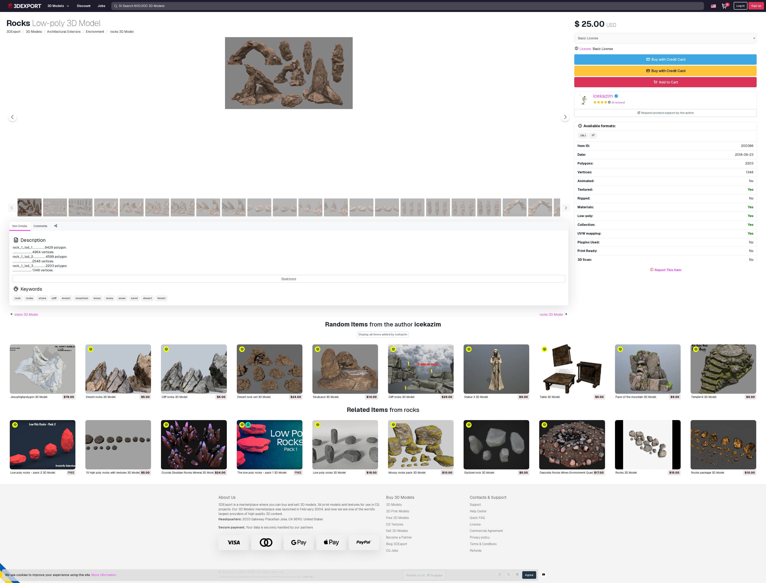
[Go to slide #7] (183, 207)
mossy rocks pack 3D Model (407, 472)
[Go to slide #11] (285, 207)
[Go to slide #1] (29, 207)
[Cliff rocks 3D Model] (194, 369)
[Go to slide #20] (515, 207)
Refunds (476, 550)
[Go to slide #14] (361, 207)
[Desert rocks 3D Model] (118, 369)
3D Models (394, 505)
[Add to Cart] (61, 388)
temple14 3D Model (703, 397)
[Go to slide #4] (106, 207)
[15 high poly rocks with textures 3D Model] (118, 444)
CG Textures (394, 524)
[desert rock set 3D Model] (269, 369)
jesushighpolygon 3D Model (28, 397)
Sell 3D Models (397, 531)
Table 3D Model (550, 397)
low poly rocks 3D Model (329, 472)
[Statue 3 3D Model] (496, 369)
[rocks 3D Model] (648, 444)
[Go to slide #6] (157, 207)
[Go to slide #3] (81, 207)
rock (18, 298)
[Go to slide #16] (412, 207)
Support (475, 505)
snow (121, 298)
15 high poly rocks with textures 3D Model (113, 472)
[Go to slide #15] (387, 207)
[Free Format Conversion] (593, 136)
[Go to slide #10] (259, 207)
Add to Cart (668, 82)
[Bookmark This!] (69, 388)
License (475, 524)
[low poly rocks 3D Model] (345, 444)
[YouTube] (544, 575)
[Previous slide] (12, 117)
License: (585, 49)
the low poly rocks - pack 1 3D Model (261, 472)
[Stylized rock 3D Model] (496, 444)
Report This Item (668, 270)
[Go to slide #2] (55, 207)
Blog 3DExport (396, 544)
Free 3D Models (397, 518)
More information (103, 575)
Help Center (478, 511)
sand (134, 298)
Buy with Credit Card (668, 59)
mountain (82, 298)
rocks (29, 298)
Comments (40, 226)
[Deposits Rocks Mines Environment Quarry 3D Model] (572, 444)
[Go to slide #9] (234, 207)
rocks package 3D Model (707, 472)
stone (42, 298)
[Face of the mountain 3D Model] (648, 369)
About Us (227, 497)
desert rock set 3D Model (253, 397)
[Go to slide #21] (540, 207)
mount (66, 298)
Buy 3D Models (400, 497)
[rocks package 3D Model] (723, 444)
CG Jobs (392, 550)
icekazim (603, 96)
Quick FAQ (477, 518)
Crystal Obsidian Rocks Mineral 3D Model (188, 472)
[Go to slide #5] (132, 207)
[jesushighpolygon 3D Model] (42, 369)
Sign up (756, 6)
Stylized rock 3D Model (479, 472)
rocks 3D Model (551, 314)
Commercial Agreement (486, 531)
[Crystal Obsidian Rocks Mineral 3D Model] (194, 444)
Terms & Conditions (483, 544)
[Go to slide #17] (438, 207)
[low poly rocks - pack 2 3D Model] (42, 444)
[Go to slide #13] (336, 207)
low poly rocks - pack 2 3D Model (32, 472)
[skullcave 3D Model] (345, 369)
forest (161, 298)
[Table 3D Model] (572, 369)
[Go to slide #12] (310, 207)
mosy (109, 298)
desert (147, 298)
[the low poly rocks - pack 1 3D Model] (269, 444)
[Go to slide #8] (208, 207)
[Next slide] (565, 117)
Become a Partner (399, 537)
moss (97, 298)
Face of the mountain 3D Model (636, 397)
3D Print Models (397, 511)
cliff (53, 298)
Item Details (19, 226)
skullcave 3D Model (326, 397)
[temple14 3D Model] (723, 369)
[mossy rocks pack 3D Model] (421, 444)
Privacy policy (480, 537)
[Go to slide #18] (464, 207)
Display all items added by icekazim (383, 334)
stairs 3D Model (26, 314)
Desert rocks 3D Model (100, 397)
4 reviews (618, 102)
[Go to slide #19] (489, 207)
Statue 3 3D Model (476, 397)
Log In (740, 6)
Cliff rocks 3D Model (174, 397)
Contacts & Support (488, 497)
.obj (583, 135)
